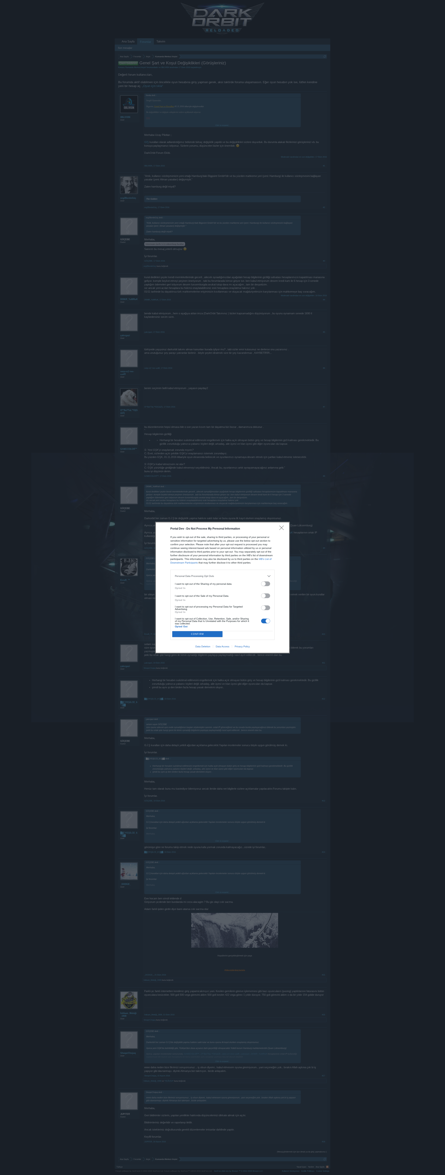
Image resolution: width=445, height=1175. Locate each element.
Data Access (222, 646)
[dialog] (222, 587)
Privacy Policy (242, 646)
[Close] (282, 529)
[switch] (265, 583)
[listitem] (222, 576)
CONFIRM (197, 634)
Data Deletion (202, 646)
